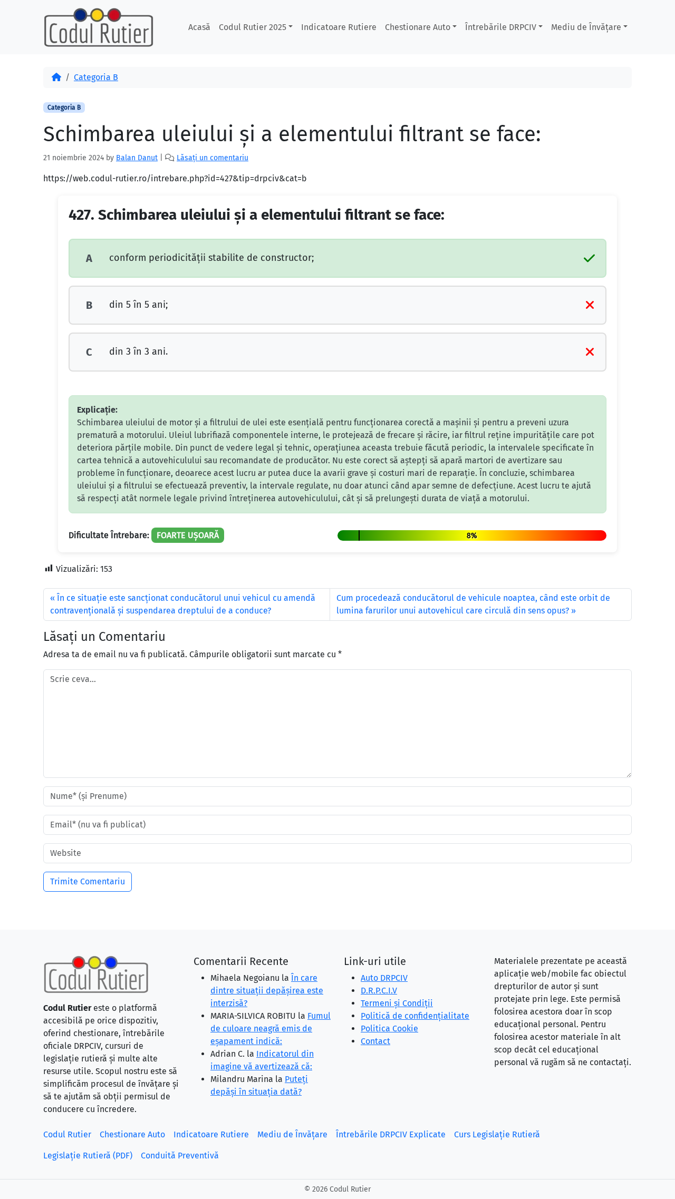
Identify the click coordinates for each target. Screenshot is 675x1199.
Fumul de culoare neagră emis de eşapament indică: (270, 1028)
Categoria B (96, 77)
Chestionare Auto (417, 27)
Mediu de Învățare (586, 27)
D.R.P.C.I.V (379, 991)
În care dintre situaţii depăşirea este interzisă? (266, 990)
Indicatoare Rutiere (339, 27)
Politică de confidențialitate (415, 1016)
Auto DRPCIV (384, 978)
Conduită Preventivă (180, 1156)
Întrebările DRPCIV (500, 27)
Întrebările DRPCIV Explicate (391, 1134)
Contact (375, 1041)
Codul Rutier (67, 1134)
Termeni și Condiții (397, 1003)
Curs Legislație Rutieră (497, 1134)
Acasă (199, 27)
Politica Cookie (389, 1028)
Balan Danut (137, 157)
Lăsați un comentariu (212, 157)
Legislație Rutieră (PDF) (87, 1156)
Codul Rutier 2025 (252, 27)
